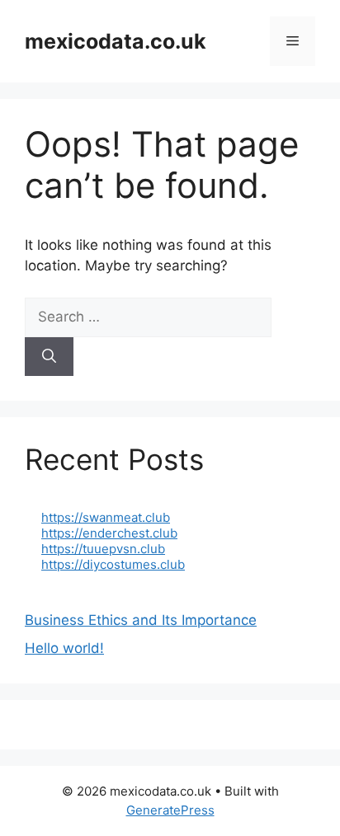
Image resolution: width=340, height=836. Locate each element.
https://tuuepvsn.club (103, 549)
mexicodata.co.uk (115, 41)
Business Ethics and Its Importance (141, 620)
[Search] (49, 357)
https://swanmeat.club (105, 517)
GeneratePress (170, 810)
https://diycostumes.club (113, 564)
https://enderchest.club (109, 533)
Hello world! (64, 648)
